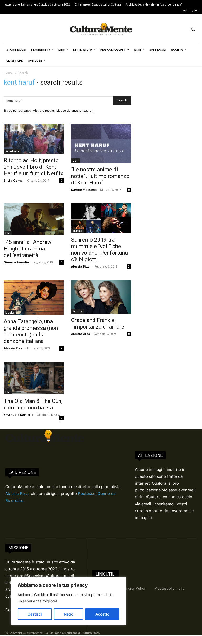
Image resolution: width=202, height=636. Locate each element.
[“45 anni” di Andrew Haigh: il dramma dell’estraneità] (34, 219)
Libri (75, 160)
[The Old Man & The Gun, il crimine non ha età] (34, 378)
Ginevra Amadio (16, 262)
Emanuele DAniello (18, 415)
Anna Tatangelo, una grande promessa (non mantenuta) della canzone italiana (31, 331)
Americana (12, 151)
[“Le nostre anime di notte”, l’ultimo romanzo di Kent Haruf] (101, 143)
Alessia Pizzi (81, 266)
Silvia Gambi (13, 180)
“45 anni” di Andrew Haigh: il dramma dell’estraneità (28, 248)
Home (8, 73)
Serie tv (77, 311)
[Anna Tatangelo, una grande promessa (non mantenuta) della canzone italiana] (34, 297)
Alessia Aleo (80, 334)
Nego (68, 614)
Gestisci (35, 614)
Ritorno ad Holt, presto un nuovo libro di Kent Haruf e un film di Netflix (33, 167)
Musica (77, 231)
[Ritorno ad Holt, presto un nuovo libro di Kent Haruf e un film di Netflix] (34, 139)
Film (8, 233)
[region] (68, 601)
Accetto (102, 614)
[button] (192, 29)
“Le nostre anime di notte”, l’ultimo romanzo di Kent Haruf (100, 176)
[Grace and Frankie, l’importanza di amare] (101, 297)
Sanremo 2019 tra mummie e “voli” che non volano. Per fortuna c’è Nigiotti (99, 250)
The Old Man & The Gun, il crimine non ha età (33, 404)
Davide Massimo (84, 190)
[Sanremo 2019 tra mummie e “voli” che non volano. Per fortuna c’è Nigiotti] (101, 218)
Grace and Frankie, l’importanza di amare (99, 323)
